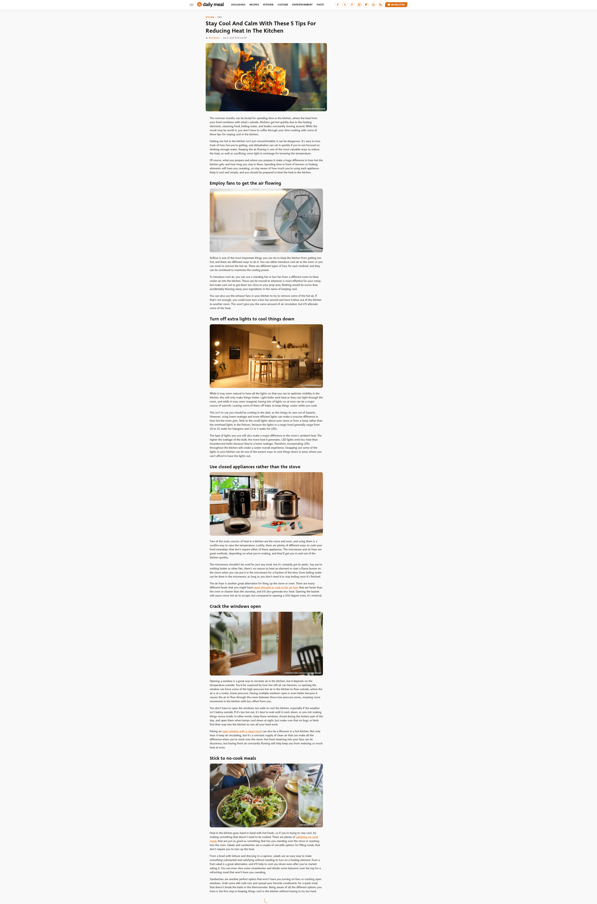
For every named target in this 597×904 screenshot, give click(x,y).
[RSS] (380, 4)
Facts (320, 4)
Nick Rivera (214, 37)
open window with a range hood (242, 731)
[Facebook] (337, 4)
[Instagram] (359, 4)
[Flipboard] (366, 4)
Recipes (254, 4)
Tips (219, 17)
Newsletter (398, 4)
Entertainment (302, 4)
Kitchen (268, 4)
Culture (283, 4)
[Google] (373, 4)
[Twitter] (344, 4)
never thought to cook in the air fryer (276, 587)
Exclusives (238, 4)
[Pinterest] (352, 4)
